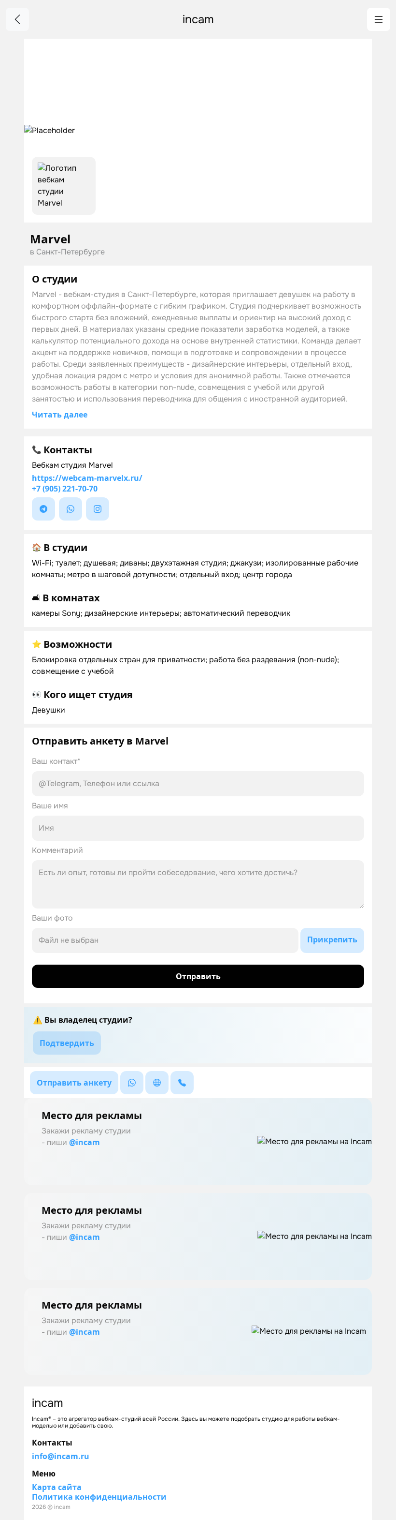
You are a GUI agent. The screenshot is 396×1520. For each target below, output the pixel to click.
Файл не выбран (69, 940)
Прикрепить (332, 939)
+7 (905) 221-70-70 (65, 488)
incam (198, 19)
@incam (84, 1142)
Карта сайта (57, 1487)
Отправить (198, 976)
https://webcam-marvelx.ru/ (87, 478)
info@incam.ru (60, 1456)
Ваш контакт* (56, 761)
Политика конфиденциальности (99, 1497)
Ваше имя (50, 806)
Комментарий (57, 850)
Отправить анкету (74, 1082)
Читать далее (59, 414)
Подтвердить (67, 1043)
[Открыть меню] (378, 19)
